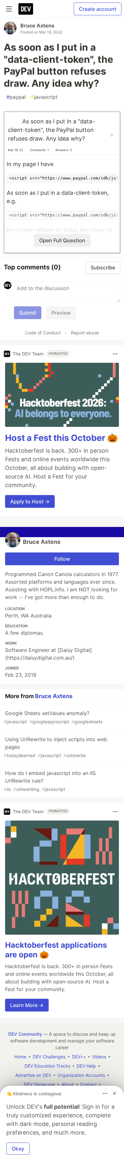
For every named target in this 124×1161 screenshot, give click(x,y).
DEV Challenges (49, 1056)
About (67, 1084)
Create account (97, 9)
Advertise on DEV (33, 1075)
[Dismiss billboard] (114, 1093)
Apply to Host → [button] (30, 501)
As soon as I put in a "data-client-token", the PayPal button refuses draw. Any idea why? (51, 130)
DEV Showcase (39, 1084)
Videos (99, 1056)
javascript (44, 97)
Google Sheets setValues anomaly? (53, 717)
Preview (61, 313)
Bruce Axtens (37, 25)
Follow (62, 559)
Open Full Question (62, 240)
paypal (16, 97)
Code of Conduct (43, 332)
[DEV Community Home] (26, 9)
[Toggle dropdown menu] (115, 354)
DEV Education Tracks (47, 1066)
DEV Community (25, 1034)
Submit (27, 313)
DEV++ (79, 1056)
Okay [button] (18, 1148)
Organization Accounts (81, 1075)
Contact (88, 1084)
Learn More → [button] (27, 1005)
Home (20, 1056)
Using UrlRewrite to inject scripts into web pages (55, 747)
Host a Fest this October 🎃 (61, 438)
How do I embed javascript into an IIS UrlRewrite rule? (50, 781)
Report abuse (85, 332)
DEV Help (86, 1066)
